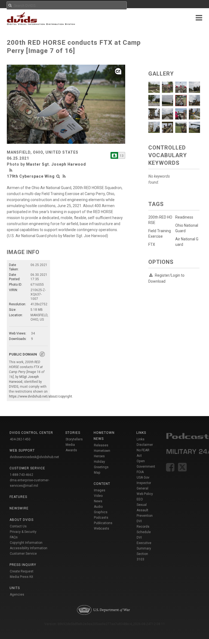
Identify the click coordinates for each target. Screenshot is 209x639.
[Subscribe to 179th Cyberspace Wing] (114, 155)
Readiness (184, 217)
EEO (140, 499)
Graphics (100, 512)
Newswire (19, 508)
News (98, 501)
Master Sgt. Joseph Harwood (56, 164)
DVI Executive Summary (144, 543)
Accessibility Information (28, 548)
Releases (101, 445)
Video (98, 496)
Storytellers (74, 439)
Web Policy (145, 494)
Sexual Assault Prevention (145, 510)
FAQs (14, 537)
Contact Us (18, 526)
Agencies (17, 594)
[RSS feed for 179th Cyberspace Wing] (64, 176)
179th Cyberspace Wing (31, 176)
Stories (72, 433)
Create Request (21, 571)
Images (99, 490)
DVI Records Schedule (144, 526)
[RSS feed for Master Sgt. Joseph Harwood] (11, 170)
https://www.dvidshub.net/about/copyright (40, 396)
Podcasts (101, 517)
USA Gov (143, 477)
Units (15, 588)
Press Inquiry (23, 565)
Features (18, 497)
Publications (103, 523)
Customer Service (23, 554)
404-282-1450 (20, 439)
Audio (98, 507)
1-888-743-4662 (21, 475)
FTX (151, 244)
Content (102, 484)
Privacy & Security (23, 532)
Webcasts (101, 528)
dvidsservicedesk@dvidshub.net (34, 457)
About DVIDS (21, 520)
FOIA (140, 472)
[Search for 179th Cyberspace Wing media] (58, 176)
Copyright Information (26, 543)
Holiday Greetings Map (101, 467)
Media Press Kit (21, 577)
